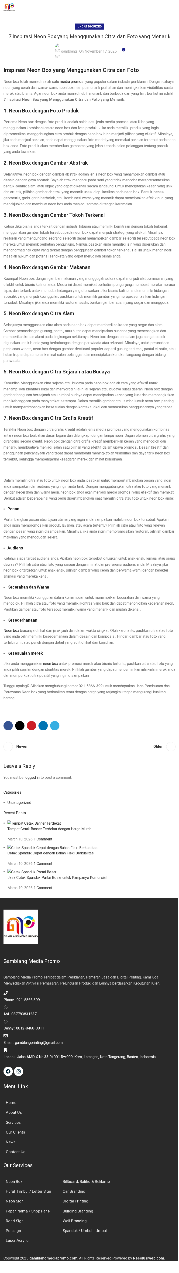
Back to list (89, 746)
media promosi (72, 81)
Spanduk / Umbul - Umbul (85, 1230)
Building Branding (78, 1211)
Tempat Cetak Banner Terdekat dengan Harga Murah (49, 829)
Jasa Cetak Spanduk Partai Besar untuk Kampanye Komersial (57, 877)
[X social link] (19, 725)
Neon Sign (15, 1201)
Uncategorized (89, 26)
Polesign (13, 1230)
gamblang (69, 51)
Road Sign (15, 1221)
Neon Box (14, 1181)
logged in (32, 777)
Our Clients (15, 1132)
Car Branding (74, 1191)
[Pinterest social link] (31, 725)
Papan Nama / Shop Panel (28, 1211)
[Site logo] (9, 6)
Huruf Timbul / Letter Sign (28, 1191)
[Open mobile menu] (173, 7)
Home (11, 1102)
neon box (50, 663)
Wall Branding (75, 1221)
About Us (14, 1112)
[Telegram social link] (54, 725)
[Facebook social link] (8, 725)
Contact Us (15, 1151)
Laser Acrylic (17, 1240)
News (11, 1142)
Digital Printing (75, 1201)
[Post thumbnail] (34, 823)
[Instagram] (18, 1071)
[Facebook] (8, 1071)
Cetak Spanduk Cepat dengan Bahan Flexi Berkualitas (50, 853)
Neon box (11, 630)
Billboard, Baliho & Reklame (86, 1181)
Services (13, 1122)
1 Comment (43, 839)
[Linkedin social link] (43, 725)
